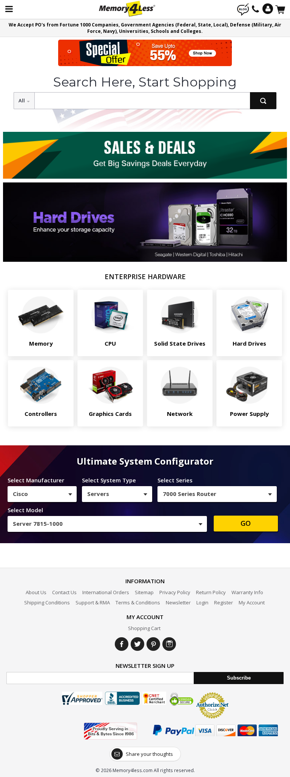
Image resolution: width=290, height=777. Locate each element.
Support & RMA (93, 602)
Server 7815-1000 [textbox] (38, 523)
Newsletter (178, 602)
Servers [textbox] (98, 493)
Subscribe (239, 678)
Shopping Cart (144, 628)
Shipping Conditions (47, 602)
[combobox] (42, 494)
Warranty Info (247, 592)
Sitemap (144, 592)
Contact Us (64, 592)
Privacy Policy (174, 592)
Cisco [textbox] (20, 493)
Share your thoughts (149, 754)
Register (223, 602)
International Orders (105, 592)
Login (202, 602)
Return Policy (211, 592)
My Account (252, 602)
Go (246, 523)
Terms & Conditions (138, 602)
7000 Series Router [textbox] (189, 493)
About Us (36, 592)
